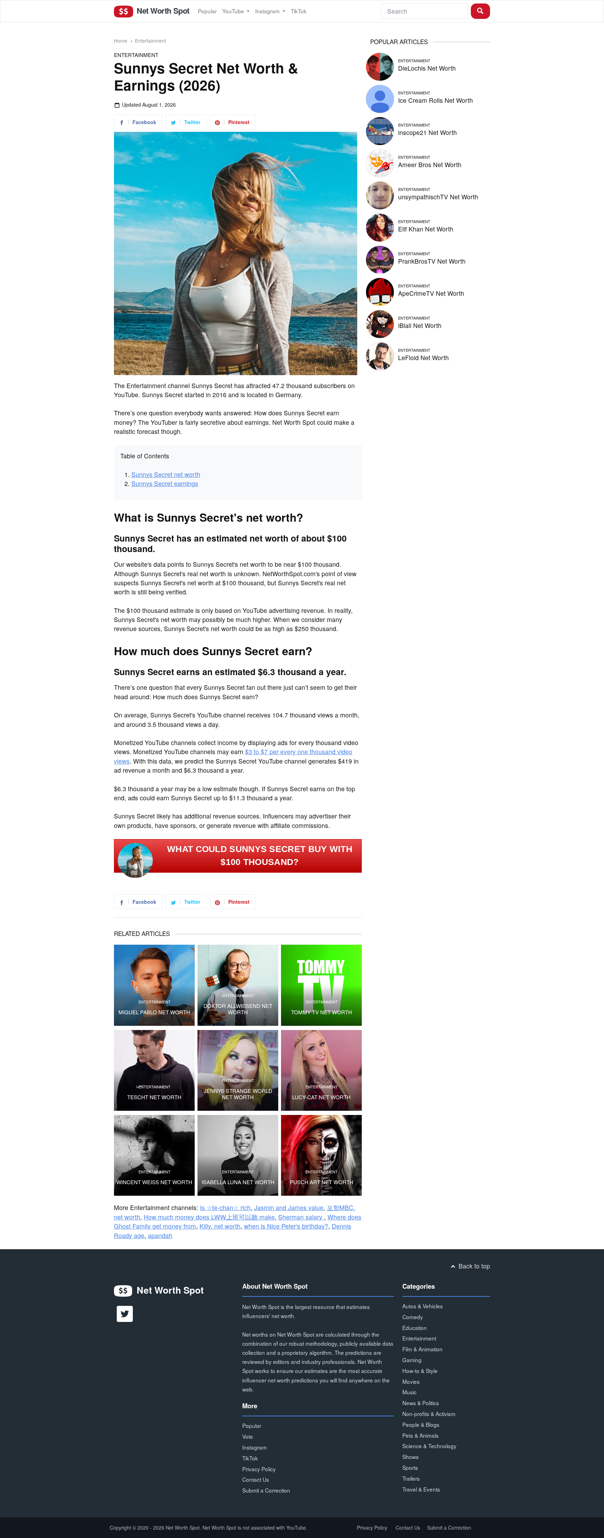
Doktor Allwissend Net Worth (237, 1009)
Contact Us (255, 1479)
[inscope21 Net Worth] (380, 130)
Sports (410, 1467)
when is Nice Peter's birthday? (286, 1226)
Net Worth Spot (162, 10)
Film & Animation (422, 1349)
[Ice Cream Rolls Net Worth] (380, 97)
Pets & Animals (420, 1435)
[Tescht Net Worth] (154, 1070)
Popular (207, 11)
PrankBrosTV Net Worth (432, 261)
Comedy (412, 1317)
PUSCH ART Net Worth (321, 1182)
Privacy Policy (259, 1469)
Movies (411, 1381)
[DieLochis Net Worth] (380, 65)
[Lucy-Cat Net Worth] (321, 1070)
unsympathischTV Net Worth (438, 196)
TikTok (299, 11)
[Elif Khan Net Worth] (380, 226)
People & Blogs (420, 1424)
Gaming (412, 1360)
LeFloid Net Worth (423, 357)
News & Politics (420, 1403)
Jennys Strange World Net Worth (238, 1094)
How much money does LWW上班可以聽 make (209, 1216)
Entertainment (150, 40)
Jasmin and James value (288, 1207)
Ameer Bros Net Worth (429, 164)
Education (414, 1327)
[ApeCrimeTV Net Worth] (380, 290)
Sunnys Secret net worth (165, 474)
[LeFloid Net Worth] (380, 355)
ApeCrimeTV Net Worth (431, 293)
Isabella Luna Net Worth (238, 1182)
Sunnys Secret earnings (164, 483)
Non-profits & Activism (428, 1413)
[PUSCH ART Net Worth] (321, 1155)
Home (120, 40)
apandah (160, 1235)
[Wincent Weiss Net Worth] (154, 1155)
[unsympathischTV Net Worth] (380, 194)
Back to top (473, 1265)
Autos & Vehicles (422, 1306)
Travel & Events (421, 1489)
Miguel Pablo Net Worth (154, 1012)
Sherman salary (301, 1216)
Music (409, 1392)
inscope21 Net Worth (427, 132)
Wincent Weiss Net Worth (154, 1182)
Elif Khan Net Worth (425, 228)
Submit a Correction (266, 1490)
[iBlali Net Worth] (380, 323)
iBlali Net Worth (419, 325)
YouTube (233, 11)
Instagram (268, 11)
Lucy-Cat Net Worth (321, 1097)
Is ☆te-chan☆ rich (225, 1207)
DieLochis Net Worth (427, 68)
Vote (247, 1436)
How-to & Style (420, 1370)
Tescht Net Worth (154, 1097)
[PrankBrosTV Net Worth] (380, 258)
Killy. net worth (220, 1226)
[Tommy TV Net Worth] (321, 985)
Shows (410, 1456)
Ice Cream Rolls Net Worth (435, 100)
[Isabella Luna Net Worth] (237, 1155)
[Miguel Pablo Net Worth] (154, 985)
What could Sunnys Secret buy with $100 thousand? (259, 855)
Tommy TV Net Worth (321, 1012)
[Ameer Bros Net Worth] (380, 162)
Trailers (411, 1478)
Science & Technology (429, 1446)
